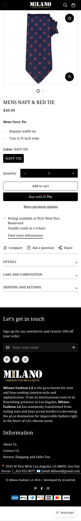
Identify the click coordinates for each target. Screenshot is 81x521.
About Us (10, 444)
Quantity (9, 173)
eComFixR (68, 480)
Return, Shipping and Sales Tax (26, 457)
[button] (73, 5)
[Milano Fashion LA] (40, 5)
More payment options (41, 206)
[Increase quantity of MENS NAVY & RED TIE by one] (73, 173)
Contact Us (11, 450)
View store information (25, 235)
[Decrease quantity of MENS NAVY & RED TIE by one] (24, 173)
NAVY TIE (13, 158)
